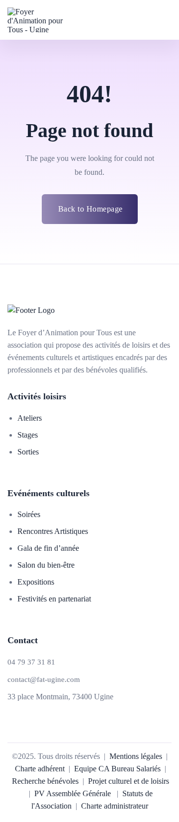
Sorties (28, 452)
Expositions (35, 582)
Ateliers (29, 418)
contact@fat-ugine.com (43, 679)
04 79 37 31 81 (31, 662)
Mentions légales (135, 756)
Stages (27, 435)
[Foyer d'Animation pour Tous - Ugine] (40, 19)
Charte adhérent (40, 768)
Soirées (28, 514)
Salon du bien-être (46, 565)
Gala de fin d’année (48, 548)
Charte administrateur (114, 806)
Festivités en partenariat (54, 599)
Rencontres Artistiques (52, 531)
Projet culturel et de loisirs (128, 781)
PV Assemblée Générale (71, 793)
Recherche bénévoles (45, 781)
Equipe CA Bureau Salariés (117, 768)
